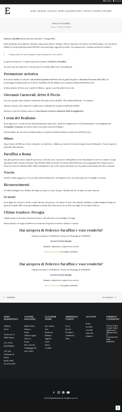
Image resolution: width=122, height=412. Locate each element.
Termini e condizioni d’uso (69, 335)
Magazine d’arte (74, 11)
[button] (4, 1)
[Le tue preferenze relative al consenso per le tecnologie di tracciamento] (118, 408)
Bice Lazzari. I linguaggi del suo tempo (30, 348)
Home (33, 11)
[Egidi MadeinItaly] (7, 11)
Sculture (48, 335)
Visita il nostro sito (52, 252)
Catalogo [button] (52, 11)
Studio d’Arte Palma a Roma (29, 329)
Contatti (87, 11)
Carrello (89, 330)
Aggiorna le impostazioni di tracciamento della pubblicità (112, 336)
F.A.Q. (67, 326)
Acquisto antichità (102, 11)
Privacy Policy (112, 326)
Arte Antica (49, 326)
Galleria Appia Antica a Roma (30, 338)
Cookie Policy (112, 328)
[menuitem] (107, 1)
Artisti (61, 11)
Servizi (68, 329)
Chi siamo (41, 11)
